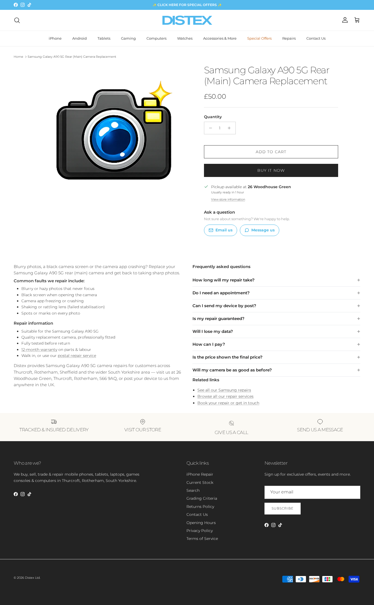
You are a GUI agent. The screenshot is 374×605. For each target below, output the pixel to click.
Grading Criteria (201, 498)
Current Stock (199, 482)
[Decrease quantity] (209, 128)
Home (18, 57)
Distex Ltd (32, 578)
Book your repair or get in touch (228, 402)
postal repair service (77, 355)
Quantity (213, 116)
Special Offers (259, 38)
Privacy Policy (199, 530)
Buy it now (271, 170)
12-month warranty (39, 349)
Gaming (128, 38)
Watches (184, 38)
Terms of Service (202, 538)
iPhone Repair (199, 474)
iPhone (55, 38)
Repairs (289, 38)
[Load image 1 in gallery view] (114, 133)
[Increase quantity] (230, 128)
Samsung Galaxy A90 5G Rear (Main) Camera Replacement (72, 57)
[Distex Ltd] (187, 20)
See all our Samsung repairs (224, 390)
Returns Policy (200, 506)
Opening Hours (201, 522)
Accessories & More (220, 38)
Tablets (103, 38)
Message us (263, 230)
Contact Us (316, 38)
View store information (228, 199)
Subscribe (283, 508)
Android (79, 38)
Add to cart (271, 151)
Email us (223, 230)
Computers (156, 38)
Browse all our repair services (225, 396)
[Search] (17, 20)
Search (193, 490)
